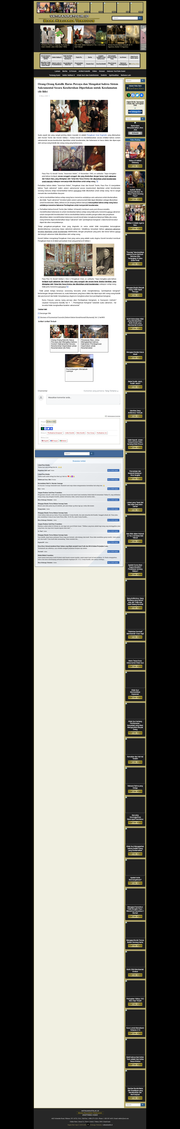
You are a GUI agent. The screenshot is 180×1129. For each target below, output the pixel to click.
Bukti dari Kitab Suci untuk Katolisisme (67, 57)
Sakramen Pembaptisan (123, 63)
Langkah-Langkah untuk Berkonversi (101, 57)
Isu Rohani (123, 57)
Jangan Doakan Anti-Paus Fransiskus (50, 492)
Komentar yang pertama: (94, 391)
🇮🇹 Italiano (63, 441)
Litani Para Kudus (44, 465)
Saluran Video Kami (135, 86)
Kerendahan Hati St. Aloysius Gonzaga (50, 483)
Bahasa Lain (126, 75)
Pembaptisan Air (102, 433)
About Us (81, 1121)
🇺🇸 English (45, 441)
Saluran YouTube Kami (116, 71)
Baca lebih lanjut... (113, 470)
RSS (101, 1121)
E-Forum (72, 71)
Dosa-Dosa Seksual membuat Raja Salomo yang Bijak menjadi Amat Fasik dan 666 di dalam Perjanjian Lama (73, 546)
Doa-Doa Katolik (101, 64)
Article (92, 1121)
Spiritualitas (114, 75)
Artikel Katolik (84, 71)
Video (94, 71)
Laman (57, 71)
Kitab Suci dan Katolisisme (88, 75)
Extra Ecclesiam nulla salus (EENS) (45, 57)
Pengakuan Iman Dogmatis (97, 135)
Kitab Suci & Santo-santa (134, 57)
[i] (97, 181)
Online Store (73, 1121)
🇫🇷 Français (54, 441)
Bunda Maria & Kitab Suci (68, 63)
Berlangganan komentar (114, 416)
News (87, 1121)
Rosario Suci (90, 64)
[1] (39, 313)
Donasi (102, 71)
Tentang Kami (54, 75)
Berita (90, 57)
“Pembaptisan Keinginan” (55, 433)
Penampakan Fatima (79, 63)
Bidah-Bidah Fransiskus (45, 555)
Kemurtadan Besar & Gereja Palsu (112, 57)
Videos (97, 1121)
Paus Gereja (90, 433)
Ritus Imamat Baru (112, 63)
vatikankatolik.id (107, 1125)
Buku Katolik (81, 433)
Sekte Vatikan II (56, 57)
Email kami (107, 1121)
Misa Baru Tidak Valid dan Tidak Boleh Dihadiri (45, 64)
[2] (67, 287)
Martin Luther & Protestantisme (56, 63)
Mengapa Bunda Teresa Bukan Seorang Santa (53, 503)
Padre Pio (79, 57)
